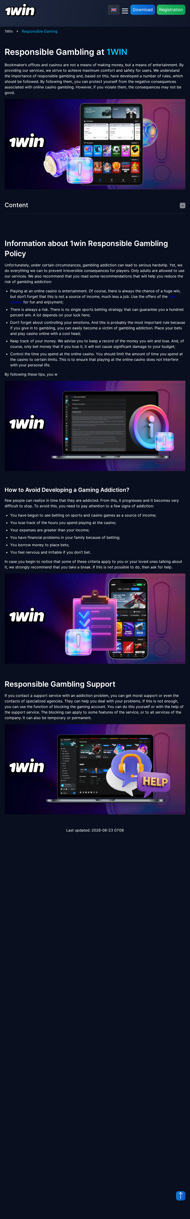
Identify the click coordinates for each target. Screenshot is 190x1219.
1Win (9, 31)
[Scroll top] (180, 1195)
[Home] (20, 9)
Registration (171, 9)
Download (143, 9)
